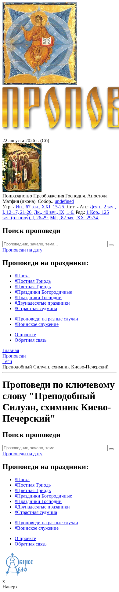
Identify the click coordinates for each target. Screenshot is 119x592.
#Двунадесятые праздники (42, 303)
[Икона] (21, 190)
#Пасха (22, 275)
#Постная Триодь (33, 281)
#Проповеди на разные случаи (46, 318)
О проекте (25, 334)
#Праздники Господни (38, 297)
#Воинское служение (37, 324)
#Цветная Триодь (33, 286)
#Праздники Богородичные (43, 292)
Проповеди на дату (22, 249)
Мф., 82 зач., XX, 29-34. (74, 217)
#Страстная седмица (36, 308)
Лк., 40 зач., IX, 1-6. (54, 212)
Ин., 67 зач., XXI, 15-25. (40, 206)
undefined (64, 201)
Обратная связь (30, 340)
